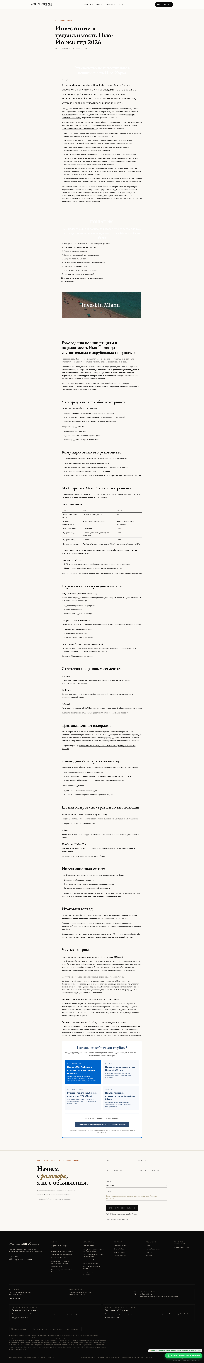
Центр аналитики (88, 1245)
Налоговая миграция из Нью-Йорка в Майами (93, 1255)
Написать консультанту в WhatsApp (185, 1356)
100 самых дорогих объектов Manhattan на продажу (105, 713)
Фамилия (142, 1160)
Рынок (109, 1181)
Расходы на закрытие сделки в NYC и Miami (95, 550)
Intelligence (110, 4)
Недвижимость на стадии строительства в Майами (60, 1262)
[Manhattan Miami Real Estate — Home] (41, 4)
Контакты (149, 1255)
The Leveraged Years (181, 1247)
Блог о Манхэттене (120, 1245)
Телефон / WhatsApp (148, 1171)
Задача (109, 1192)
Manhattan (87, 4)
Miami (98, 4)
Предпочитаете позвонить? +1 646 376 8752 (187, 1360)
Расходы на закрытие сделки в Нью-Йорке (98, 745)
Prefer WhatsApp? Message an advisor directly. (121, 1214)
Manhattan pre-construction (82, 656)
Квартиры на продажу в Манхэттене (59, 1247)
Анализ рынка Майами (90, 1263)
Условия (101, 1357)
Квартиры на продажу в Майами (62, 1251)
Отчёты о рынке (119, 1252)
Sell (120, 4)
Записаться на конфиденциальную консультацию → (102, 1124)
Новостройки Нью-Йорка (59, 1258)
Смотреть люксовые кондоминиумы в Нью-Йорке (83, 856)
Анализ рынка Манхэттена (92, 1260)
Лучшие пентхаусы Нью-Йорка (61, 1254)
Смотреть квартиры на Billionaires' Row (78, 824)
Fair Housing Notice (112, 1357)
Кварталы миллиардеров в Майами (92, 1267)
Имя (107, 1160)
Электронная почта (116, 1171)
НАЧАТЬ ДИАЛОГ (164, 4)
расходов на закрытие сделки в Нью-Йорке (87, 112)
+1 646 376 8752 (15, 1298)
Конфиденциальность (88, 1357)
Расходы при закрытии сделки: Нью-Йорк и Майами (93, 1250)
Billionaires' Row (56, 1266)
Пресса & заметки (120, 1255)
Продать (149, 1252)
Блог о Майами (119, 1249)
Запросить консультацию (122, 1208)
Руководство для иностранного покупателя (93, 1273)
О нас (148, 1245)
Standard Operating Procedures (132, 1357)
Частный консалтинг (153, 1249)
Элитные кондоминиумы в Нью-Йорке (62, 1271)
